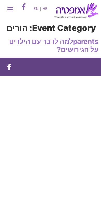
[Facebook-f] (9, 66)
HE (44, 8)
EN (36, 8)
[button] (10, 9)
